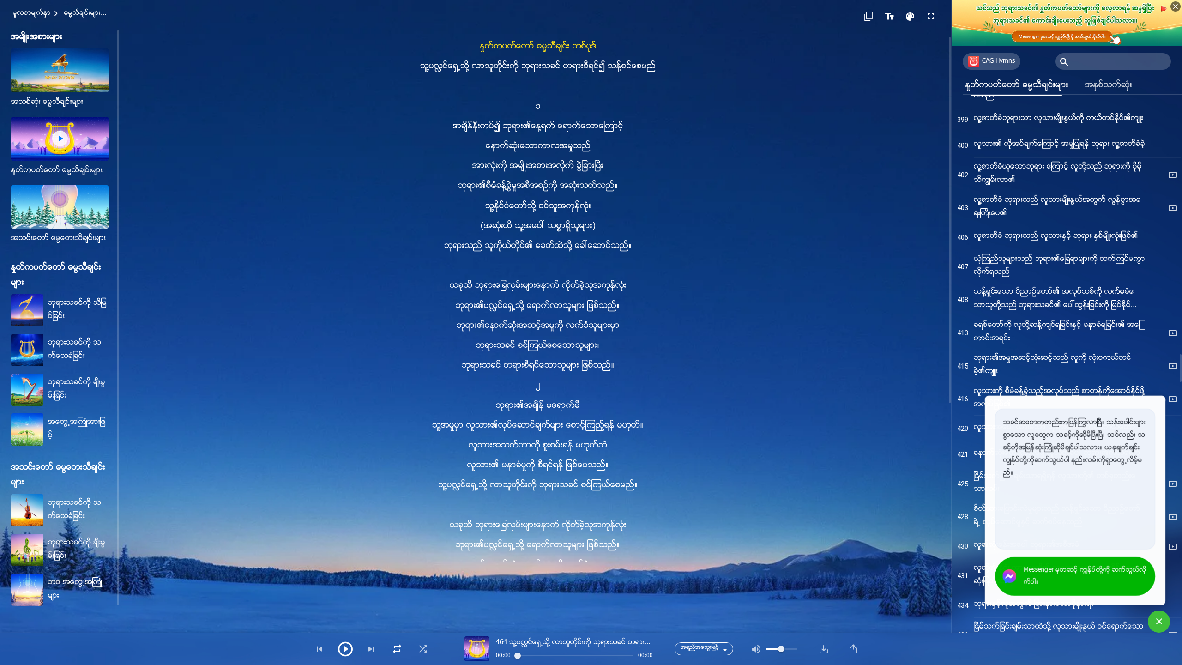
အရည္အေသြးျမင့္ (700, 648)
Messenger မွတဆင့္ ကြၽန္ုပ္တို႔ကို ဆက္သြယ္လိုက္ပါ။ (1085, 576)
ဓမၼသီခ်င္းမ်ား (82, 13)
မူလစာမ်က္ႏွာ (32, 13)
